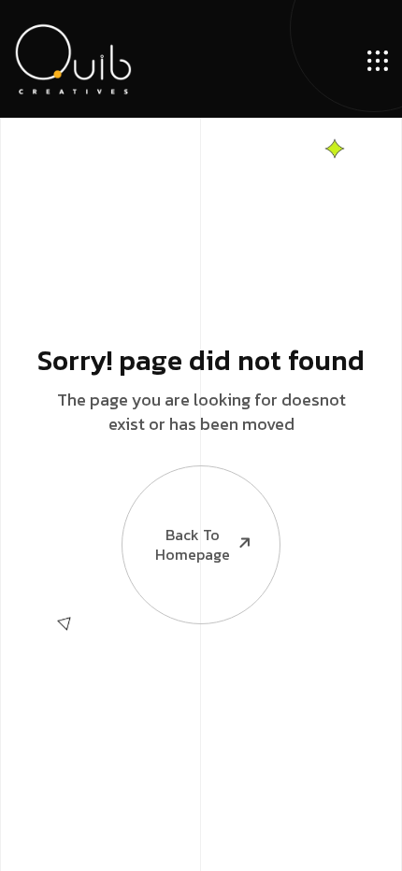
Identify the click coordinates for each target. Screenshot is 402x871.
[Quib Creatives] (73, 58)
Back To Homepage (192, 544)
